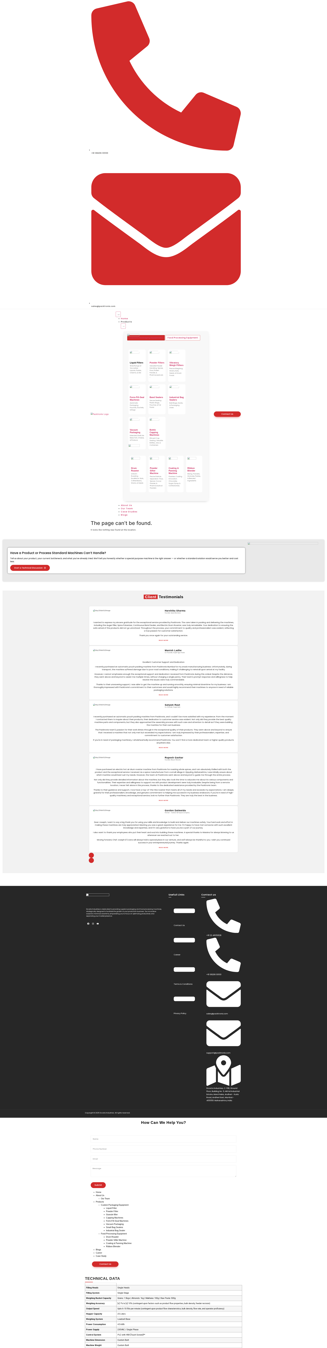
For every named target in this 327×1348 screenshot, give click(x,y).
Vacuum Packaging (135, 431)
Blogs (98, 1250)
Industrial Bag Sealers (176, 398)
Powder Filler (112, 1211)
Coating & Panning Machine (174, 471)
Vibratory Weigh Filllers (176, 364)
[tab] (146, 337)
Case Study (101, 1256)
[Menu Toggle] (118, 314)
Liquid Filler (111, 1208)
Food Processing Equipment (114, 1234)
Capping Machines (114, 1218)
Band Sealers (156, 397)
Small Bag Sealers (114, 1227)
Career (99, 1253)
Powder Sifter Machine (154, 471)
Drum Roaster (135, 469)
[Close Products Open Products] (123, 326)
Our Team (105, 1198)
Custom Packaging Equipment (115, 1205)
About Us (100, 1195)
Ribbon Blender (191, 469)
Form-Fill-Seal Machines (137, 398)
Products (100, 1202)
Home (98, 1192)
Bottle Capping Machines (154, 432)
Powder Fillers (157, 363)
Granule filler (112, 1214)
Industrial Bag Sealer (115, 1230)
